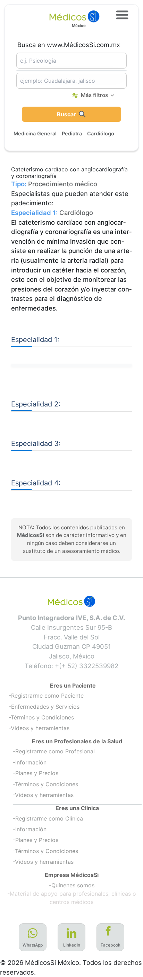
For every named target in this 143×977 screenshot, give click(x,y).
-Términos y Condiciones (41, 717)
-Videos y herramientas (39, 728)
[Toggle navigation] (122, 15)
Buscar (66, 114)
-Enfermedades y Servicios (44, 706)
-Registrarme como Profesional (54, 751)
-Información (30, 762)
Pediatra (72, 133)
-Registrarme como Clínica (48, 818)
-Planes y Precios (35, 773)
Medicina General (35, 133)
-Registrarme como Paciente (46, 695)
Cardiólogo (100, 133)
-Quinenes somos (71, 885)
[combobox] (71, 61)
